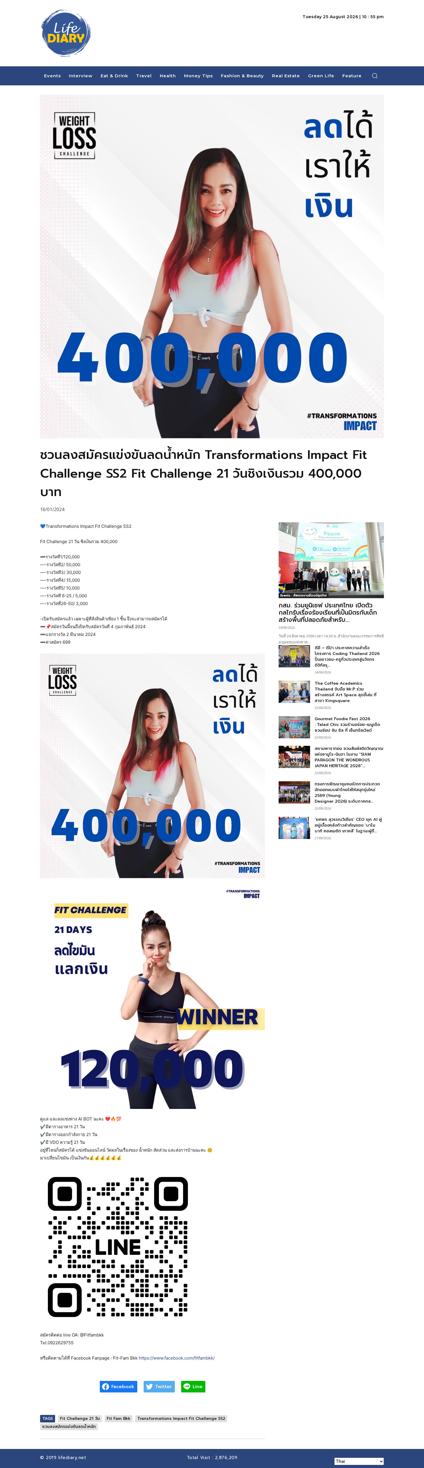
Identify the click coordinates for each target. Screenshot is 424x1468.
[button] (375, 75)
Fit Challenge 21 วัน (80, 1419)
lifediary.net (73, 1457)
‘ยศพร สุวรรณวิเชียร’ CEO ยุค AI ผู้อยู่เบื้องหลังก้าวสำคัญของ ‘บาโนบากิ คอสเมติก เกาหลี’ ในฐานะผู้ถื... (348, 825)
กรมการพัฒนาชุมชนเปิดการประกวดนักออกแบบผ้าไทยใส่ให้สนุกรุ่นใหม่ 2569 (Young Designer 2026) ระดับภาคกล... (347, 792)
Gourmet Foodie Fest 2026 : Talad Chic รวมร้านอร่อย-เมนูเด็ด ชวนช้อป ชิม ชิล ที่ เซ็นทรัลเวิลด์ (347, 724)
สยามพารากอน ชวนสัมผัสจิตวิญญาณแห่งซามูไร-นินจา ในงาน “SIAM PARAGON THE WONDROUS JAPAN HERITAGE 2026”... (349, 757)
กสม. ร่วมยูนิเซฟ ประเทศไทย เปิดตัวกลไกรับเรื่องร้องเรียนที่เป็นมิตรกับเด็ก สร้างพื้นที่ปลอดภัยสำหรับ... (328, 612)
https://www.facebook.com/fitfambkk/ (177, 1358)
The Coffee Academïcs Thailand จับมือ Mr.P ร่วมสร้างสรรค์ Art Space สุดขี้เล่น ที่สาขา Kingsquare (345, 692)
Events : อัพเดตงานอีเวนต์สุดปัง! (303, 595)
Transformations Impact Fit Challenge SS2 (181, 1419)
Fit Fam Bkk (118, 1419)
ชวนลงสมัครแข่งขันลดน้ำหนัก (69, 1427)
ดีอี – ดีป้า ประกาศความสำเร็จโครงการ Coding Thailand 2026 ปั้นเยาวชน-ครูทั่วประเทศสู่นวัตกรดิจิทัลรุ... (347, 656)
